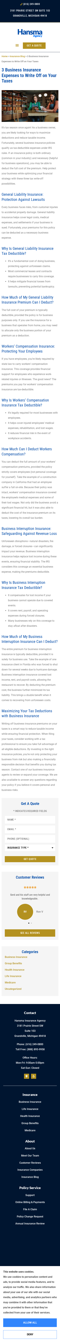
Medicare (30, 1130)
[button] (17, 45)
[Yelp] (33, 1076)
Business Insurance (30, 1101)
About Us (30, 1148)
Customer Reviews (30, 1162)
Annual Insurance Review (30, 1223)
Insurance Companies (30, 1169)
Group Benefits (30, 1123)
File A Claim (30, 1209)
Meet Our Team (30, 1155)
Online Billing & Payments (30, 1202)
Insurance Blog (17, 56)
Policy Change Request (30, 1216)
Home (5, 56)
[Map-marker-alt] (26, 1076)
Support (30, 1195)
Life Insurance (30, 1109)
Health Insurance (30, 1116)
